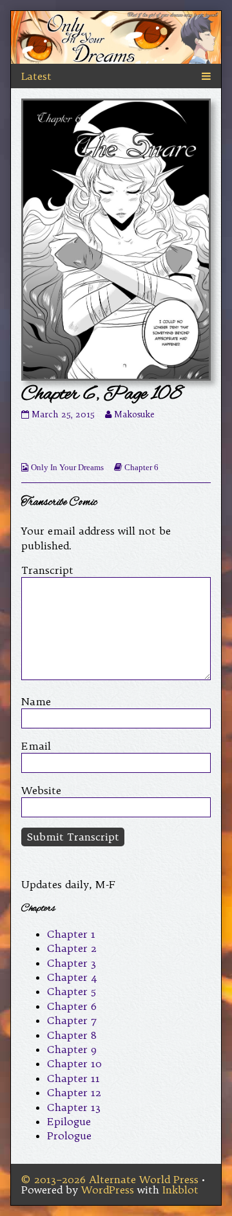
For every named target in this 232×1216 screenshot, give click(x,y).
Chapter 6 (141, 467)
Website (41, 790)
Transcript (47, 570)
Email (36, 745)
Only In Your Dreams (67, 467)
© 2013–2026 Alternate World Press (109, 1179)
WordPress (107, 1189)
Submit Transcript (72, 836)
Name (36, 701)
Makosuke (134, 414)
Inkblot (180, 1189)
